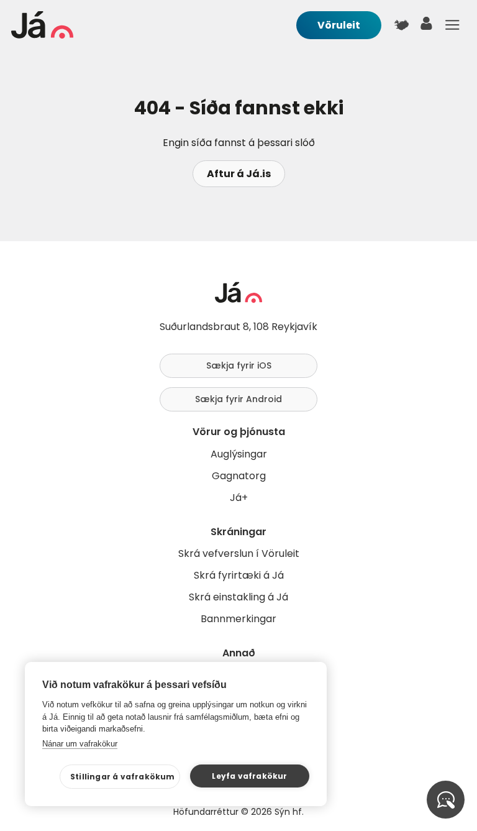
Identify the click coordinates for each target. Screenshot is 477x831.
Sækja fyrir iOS (238, 365)
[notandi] (427, 26)
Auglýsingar (239, 454)
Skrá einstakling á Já (238, 597)
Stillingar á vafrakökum (122, 776)
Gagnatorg (239, 476)
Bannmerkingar (238, 619)
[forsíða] (42, 35)
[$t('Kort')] (401, 25)
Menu (452, 25)
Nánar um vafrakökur (79, 743)
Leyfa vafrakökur (249, 776)
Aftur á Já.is (239, 174)
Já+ (239, 497)
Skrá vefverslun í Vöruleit (238, 553)
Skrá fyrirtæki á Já (239, 575)
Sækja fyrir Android (238, 399)
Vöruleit (338, 25)
